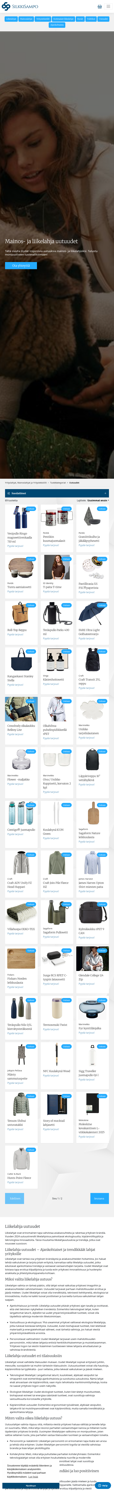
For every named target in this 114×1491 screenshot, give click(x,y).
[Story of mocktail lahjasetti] (57, 1117)
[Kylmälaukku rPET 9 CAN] (92, 922)
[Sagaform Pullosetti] (57, 922)
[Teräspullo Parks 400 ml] (57, 623)
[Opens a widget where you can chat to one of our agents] (103, 1486)
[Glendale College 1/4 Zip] (92, 970)
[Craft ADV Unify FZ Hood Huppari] (21, 874)
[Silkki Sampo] (19, 6)
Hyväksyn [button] (31, 1485)
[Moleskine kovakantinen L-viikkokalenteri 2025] (92, 1117)
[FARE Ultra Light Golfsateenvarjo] (92, 623)
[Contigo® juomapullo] (21, 824)
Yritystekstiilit (43, 19)
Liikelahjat (11, 19)
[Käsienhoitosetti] (57, 671)
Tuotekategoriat (58, 482)
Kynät (80, 19)
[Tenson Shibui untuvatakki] (21, 1117)
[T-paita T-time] (57, 577)
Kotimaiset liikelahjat (63, 19)
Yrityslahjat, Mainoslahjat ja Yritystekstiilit (26, 482)
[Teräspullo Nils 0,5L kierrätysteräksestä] (21, 1018)
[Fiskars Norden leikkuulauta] (21, 970)
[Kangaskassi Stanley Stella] (21, 671)
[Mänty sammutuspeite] (21, 1065)
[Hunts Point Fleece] (21, 1167)
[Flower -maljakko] (21, 772)
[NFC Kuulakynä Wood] (57, 1065)
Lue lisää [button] (33, 1477)
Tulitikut (91, 19)
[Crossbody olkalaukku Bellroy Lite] (21, 721)
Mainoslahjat (26, 19)
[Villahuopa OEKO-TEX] (21, 922)
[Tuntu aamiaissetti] (21, 577)
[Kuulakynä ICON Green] (57, 824)
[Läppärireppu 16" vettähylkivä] (92, 772)
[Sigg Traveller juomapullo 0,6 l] (92, 1065)
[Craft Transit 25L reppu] (92, 671)
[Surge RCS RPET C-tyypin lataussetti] (57, 970)
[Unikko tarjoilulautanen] (92, 721)
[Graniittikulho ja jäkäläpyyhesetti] (92, 528)
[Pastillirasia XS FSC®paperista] (92, 577)
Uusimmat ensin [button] (97, 500)
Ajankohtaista (57, 25)
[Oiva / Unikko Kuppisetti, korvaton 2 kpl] (57, 772)
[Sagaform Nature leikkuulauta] (92, 824)
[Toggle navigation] (108, 6)
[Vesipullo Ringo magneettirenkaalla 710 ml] (21, 528)
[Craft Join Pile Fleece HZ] (57, 874)
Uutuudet (103, 19)
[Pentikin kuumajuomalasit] (57, 528)
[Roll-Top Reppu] (21, 623)
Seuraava (99, 1198)
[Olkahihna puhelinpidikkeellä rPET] (57, 721)
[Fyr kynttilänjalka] (92, 1018)
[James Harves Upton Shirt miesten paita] (92, 874)
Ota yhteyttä (21, 265)
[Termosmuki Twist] (57, 1018)
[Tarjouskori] (100, 6)
